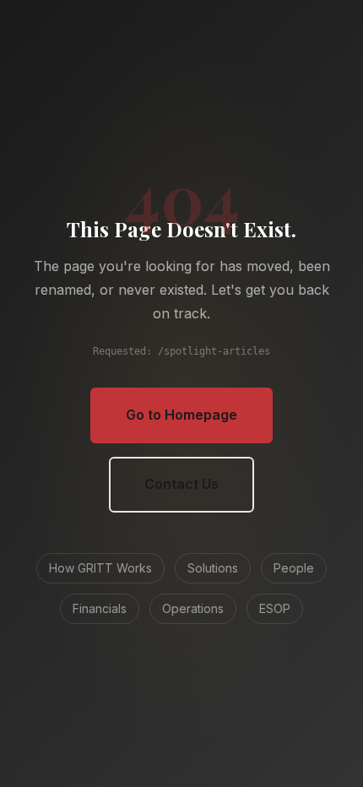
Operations (193, 608)
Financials (100, 608)
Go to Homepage (181, 414)
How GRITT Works (100, 568)
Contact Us (181, 483)
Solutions (212, 568)
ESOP (274, 608)
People (294, 568)
